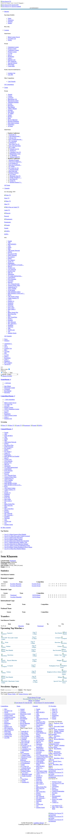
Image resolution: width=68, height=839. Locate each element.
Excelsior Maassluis (15, 584)
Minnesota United (27, 774)
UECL (6, 347)
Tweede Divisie (36, 584)
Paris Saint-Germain (13, 123)
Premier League (12, 52)
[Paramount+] (26, 425)
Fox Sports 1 (11, 257)
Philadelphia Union (15, 153)
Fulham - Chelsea (59, 731)
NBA (53, 807)
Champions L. (8, 343)
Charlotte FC (12, 142)
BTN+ (10, 295)
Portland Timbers (14, 173)
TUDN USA (11, 268)
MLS (5, 350)
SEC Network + (12, 323)
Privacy (54, 788)
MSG (9, 315)
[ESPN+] (39, 425)
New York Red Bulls (15, 146)
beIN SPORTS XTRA (14, 292)
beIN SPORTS (12, 244)
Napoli (10, 115)
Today (9, 18)
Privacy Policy (12, 694)
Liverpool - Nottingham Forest (54, 743)
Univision (10, 280)
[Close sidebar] (1, 552)
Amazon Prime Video (14, 285)
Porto (9, 118)
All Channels (8, 336)
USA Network (12, 269)
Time (10, 372)
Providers (54, 793)
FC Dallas (12, 166)
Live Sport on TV (57, 805)
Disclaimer (55, 789)
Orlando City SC (14, 149)
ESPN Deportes (12, 255)
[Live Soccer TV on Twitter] (56, 774)
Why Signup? (27, 690)
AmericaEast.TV (12, 287)
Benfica (10, 116)
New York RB (25, 742)
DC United (12, 147)
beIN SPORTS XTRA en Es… (13, 485)
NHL (61, 807)
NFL (57, 807)
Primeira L (7, 361)
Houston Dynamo (14, 160)
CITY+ (10, 299)
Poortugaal (13, 560)
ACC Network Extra (13, 284)
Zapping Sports (12, 333)
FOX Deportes (12, 279)
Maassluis (21, 626)
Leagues (6, 30)
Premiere (10, 320)
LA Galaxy (13, 174)
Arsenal (10, 94)
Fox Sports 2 (11, 260)
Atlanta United (26, 755)
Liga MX (10, 74)
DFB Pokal (11, 64)
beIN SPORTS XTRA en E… (16, 293)
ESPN (9, 247)
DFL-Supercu (8, 362)
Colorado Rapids (13, 169)
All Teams (7, 185)
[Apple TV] (18, 425)
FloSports (10, 304)
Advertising (55, 786)
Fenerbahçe (11, 124)
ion (9, 311)
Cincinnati (24, 737)
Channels (6, 188)
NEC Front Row (12, 317)
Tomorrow (11, 20)
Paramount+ (11, 263)
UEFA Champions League (11, 409)
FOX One (10, 306)
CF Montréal (13, 155)
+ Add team (7, 383)
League (5, 372)
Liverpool (10, 97)
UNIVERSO (11, 277)
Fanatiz (10, 241)
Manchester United (13, 100)
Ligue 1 (10, 58)
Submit (20, 690)
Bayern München (13, 120)
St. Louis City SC (14, 168)
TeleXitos (10, 326)
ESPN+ (10, 258)
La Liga (10, 53)
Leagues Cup (11, 73)
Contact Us (55, 802)
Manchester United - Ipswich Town (55, 752)
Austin (24, 780)
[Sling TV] (11, 425)
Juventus (10, 110)
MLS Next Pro (12, 314)
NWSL (10, 40)
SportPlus (10, 325)
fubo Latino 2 (11, 309)
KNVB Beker (36, 595)
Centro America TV (13, 298)
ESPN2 (10, 252)
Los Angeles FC (13, 163)
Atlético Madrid (12, 108)
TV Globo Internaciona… (15, 276)
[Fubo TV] (4, 425)
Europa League (12, 48)
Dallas (23, 764)
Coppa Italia (11, 66)
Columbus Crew (26, 749)
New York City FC (14, 144)
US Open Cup (12, 38)
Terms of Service (23, 694)
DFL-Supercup (12, 61)
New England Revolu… (16, 139)
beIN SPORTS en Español (11, 456)
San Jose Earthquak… (15, 165)
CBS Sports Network (14, 250)
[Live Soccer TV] (6, 1)
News (6, 339)
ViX (9, 331)
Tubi (9, 328)
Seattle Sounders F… (16, 177)
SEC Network (12, 322)
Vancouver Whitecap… (15, 161)
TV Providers (52, 706)
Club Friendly (12, 81)
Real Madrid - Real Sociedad (55, 733)
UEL (5, 345)
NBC (9, 249)
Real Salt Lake (13, 171)
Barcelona (10, 105)
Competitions (5, 396)
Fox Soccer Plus (12, 253)
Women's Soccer (56, 781)
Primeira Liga (11, 59)
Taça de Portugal (12, 63)
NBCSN (10, 272)
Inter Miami (24, 733)
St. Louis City (25, 766)
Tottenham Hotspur (13, 102)
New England (25, 736)
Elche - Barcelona (59, 729)
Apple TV (11, 261)
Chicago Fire (12, 138)
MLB (53, 808)
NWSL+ (10, 319)
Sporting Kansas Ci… (16, 182)
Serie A (10, 55)
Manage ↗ (8, 379)
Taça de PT (7, 364)
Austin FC (12, 180)
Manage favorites (7, 376)
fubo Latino (11, 307)
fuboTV (10, 266)
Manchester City (12, 99)
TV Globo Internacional (11, 467)
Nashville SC (12, 134)
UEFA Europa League (10, 415)
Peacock (10, 282)
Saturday (10, 21)
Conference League (13, 50)
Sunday (10, 23)
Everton (10, 104)
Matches (6, 11)
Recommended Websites (56, 796)
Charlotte (23, 739)
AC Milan (10, 113)
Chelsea (10, 96)
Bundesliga (11, 56)
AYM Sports (11, 290)
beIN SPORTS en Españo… (16, 265)
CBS (9, 246)
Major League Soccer (14, 37)
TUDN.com (11, 330)
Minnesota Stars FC (15, 176)
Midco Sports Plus (13, 312)
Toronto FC (13, 150)
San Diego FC (14, 179)
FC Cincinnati (13, 141)
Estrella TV (11, 301)
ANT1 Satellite (12, 288)
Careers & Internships (58, 791)
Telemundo (11, 274)
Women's (6, 340)
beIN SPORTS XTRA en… (40, 767)
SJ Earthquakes (25, 763)
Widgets (54, 785)
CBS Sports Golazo (13, 296)
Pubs (53, 794)
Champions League (13, 47)
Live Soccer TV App (58, 783)
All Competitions (9, 84)
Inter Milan (11, 112)
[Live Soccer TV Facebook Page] (56, 771)
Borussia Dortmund (13, 121)
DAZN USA (11, 271)
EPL (5, 353)
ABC (9, 242)
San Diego (25, 779)
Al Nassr (10, 126)
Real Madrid (11, 107)
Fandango (10, 303)
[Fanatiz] (33, 425)
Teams (6, 87)
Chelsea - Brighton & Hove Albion (56, 746)
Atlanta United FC (15, 157)
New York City (25, 741)
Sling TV (54, 709)
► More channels (6, 527)
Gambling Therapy (38, 823)
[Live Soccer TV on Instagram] (56, 777)
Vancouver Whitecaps (23, 759)
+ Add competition (9, 399)
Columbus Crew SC (15, 152)
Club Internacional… (15, 136)
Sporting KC (25, 782)
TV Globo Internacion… (40, 746)
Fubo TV (54, 710)
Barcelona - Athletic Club (54, 736)
